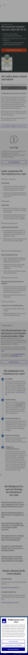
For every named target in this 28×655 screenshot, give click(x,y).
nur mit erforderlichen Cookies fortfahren (13, 645)
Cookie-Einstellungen (13, 641)
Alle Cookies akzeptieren (13, 649)
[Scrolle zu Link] (4, 621)
